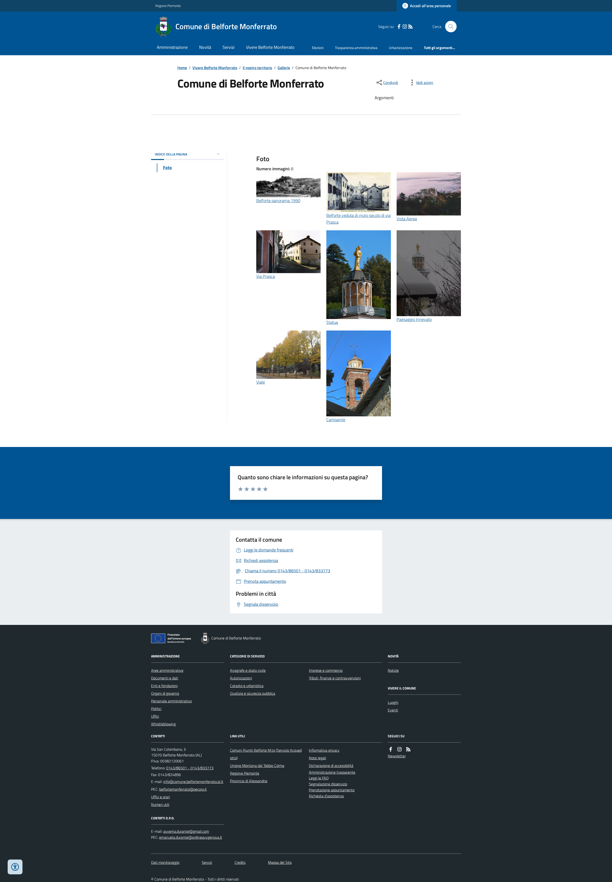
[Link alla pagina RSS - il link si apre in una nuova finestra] (410, 27)
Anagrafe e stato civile (248, 670)
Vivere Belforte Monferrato (270, 47)
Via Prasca (265, 276)
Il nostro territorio (257, 68)
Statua (332, 322)
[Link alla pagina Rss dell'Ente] (408, 749)
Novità (205, 47)
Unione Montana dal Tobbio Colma (257, 765)
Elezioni (317, 47)
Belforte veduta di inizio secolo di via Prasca (358, 218)
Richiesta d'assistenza (326, 796)
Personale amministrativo (171, 701)
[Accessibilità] (15, 867)
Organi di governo (165, 693)
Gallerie (284, 68)
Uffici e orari (160, 797)
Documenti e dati (164, 678)
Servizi (229, 47)
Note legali (317, 758)
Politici (156, 708)
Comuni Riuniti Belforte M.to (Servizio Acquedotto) (266, 754)
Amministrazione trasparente (332, 772)
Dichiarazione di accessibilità (331, 765)
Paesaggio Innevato (414, 319)
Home (182, 68)
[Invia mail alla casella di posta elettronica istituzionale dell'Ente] (193, 781)
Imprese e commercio (326, 670)
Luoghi (393, 702)
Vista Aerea (407, 218)
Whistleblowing (163, 724)
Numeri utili (160, 804)
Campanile (335, 419)
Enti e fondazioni (164, 686)
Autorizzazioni (241, 678)
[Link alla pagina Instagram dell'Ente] (399, 749)
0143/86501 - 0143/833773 (189, 768)
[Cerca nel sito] (449, 26)
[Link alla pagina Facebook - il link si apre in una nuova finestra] (399, 27)
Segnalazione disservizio (328, 784)
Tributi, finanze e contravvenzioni (335, 678)
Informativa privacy (324, 750)
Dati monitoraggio (165, 862)
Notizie (393, 670)
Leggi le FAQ (319, 778)
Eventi (393, 710)
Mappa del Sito (280, 862)
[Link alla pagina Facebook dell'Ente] (390, 749)
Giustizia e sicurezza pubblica (252, 693)
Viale (260, 382)
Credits (240, 862)
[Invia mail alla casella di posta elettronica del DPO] (186, 831)
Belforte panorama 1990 (278, 200)
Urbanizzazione (400, 47)
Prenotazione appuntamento (332, 790)
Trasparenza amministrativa (356, 47)
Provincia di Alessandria (248, 781)
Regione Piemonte (168, 5)
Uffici (155, 716)
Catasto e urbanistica (246, 686)
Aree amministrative (167, 670)
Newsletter (397, 756)
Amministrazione (172, 47)
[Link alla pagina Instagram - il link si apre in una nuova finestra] (405, 27)
